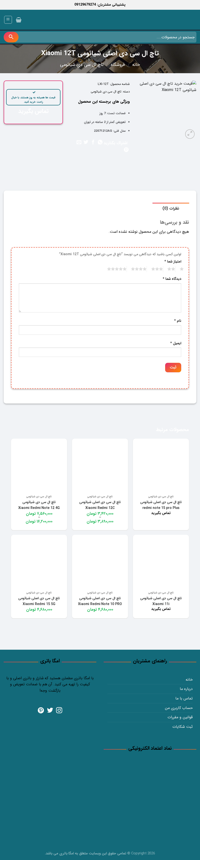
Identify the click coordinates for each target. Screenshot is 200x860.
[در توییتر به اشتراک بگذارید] (85, 142)
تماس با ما (184, 698)
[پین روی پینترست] (126, 150)
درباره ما (186, 689)
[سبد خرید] (18, 19)
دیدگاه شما (172, 279)
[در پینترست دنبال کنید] (41, 710)
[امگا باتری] (174, 20)
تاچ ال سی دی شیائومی (81, 64)
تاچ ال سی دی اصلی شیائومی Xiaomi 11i (161, 601)
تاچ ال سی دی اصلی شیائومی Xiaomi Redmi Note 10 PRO (100, 601)
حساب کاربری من (179, 708)
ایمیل (175, 343)
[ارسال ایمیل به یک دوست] (78, 142)
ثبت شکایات (182, 727)
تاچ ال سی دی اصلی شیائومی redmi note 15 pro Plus (161, 505)
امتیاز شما (172, 261)
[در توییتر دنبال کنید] (50, 710)
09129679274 (85, 5)
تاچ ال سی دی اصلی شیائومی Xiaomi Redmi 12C (100, 505)
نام (177, 321)
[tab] (171, 208)
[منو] (8, 20)
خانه (136, 64)
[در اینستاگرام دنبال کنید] (59, 710)
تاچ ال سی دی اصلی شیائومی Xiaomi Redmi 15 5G (39, 601)
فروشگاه (118, 64)
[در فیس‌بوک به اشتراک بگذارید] (92, 142)
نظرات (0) (170, 208)
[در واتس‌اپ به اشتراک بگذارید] (100, 142)
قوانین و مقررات (180, 717)
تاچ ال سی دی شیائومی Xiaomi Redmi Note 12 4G (39, 505)
